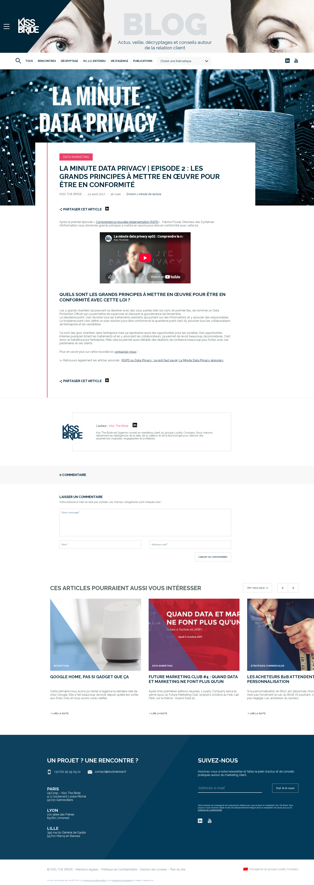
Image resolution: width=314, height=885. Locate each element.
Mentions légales (87, 869)
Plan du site (177, 869)
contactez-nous (125, 351)
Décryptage (69, 61)
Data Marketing (76, 157)
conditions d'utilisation (122, 880)
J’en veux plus (257, 587)
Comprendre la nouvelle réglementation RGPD (127, 222)
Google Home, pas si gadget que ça (89, 676)
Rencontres (47, 61)
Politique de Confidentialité (119, 869)
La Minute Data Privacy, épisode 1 (201, 360)
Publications (142, 61)
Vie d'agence (119, 61)
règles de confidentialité (95, 880)
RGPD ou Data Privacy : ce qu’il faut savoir (149, 360)
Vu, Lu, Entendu (94, 61)
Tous (29, 61)
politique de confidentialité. (210, 810)
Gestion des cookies (153, 869)
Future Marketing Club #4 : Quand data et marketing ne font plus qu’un (193, 679)
